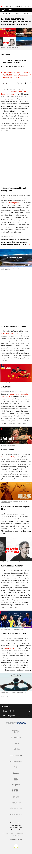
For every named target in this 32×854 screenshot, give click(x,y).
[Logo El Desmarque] (16, 755)
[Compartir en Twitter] (21, 83)
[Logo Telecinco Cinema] (16, 790)
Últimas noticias (6, 13)
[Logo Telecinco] (16, 737)
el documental (9, 648)
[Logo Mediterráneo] (16, 814)
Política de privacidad (16, 825)
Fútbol (26, 13)
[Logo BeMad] (16, 779)
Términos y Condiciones (16, 823)
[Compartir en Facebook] (29, 83)
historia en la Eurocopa (9, 333)
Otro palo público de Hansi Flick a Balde (13, 6)
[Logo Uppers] (16, 785)
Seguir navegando (8, 716)
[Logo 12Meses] (16, 797)
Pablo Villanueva (5, 54)
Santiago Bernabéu (16, 203)
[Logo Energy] (16, 773)
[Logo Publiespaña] (16, 809)
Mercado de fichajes (17, 13)
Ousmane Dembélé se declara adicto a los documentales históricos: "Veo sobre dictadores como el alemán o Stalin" (15, 242)
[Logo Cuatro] (16, 743)
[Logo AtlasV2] (16, 803)
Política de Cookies (16, 829)
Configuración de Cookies (16, 827)
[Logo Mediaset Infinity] (16, 731)
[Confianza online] (16, 848)
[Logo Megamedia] (17, 839)
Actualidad (6, 706)
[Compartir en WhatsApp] (17, 83)
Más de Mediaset (8, 711)
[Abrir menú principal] (29, 10)
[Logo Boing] (16, 767)
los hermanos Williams (9, 457)
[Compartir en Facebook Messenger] (25, 83)
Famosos (10, 10)
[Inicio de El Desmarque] (3, 10)
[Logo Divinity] (16, 749)
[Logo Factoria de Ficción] (16, 761)
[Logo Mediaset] (16, 724)
